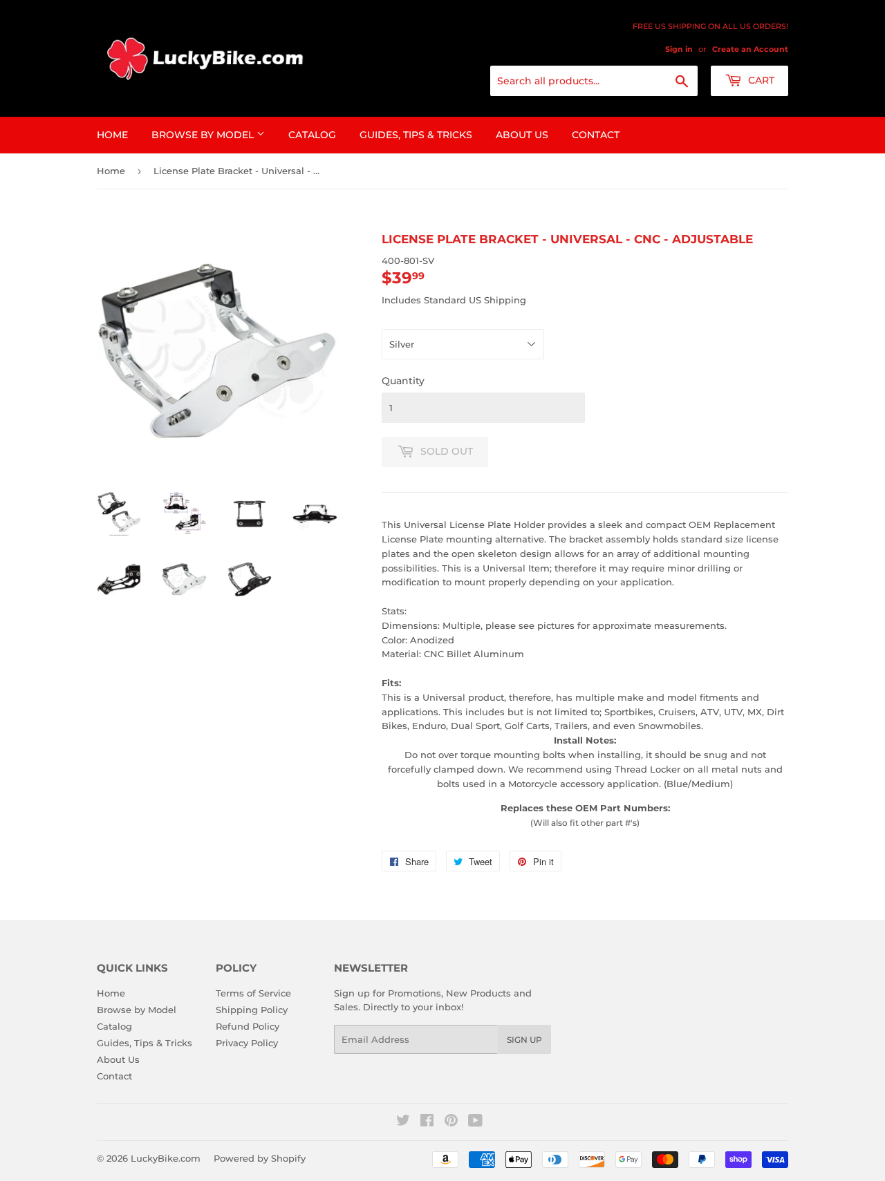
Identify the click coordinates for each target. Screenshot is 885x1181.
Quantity (403, 381)
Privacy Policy (247, 1042)
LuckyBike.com (166, 1158)
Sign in (679, 49)
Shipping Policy (252, 1009)
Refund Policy (247, 1026)
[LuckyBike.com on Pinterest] (451, 1122)
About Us (522, 135)
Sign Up (524, 1039)
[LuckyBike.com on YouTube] (475, 1122)
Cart (759, 80)
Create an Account (750, 49)
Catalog (312, 135)
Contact (596, 135)
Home (112, 135)
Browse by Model (204, 135)
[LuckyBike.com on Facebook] (427, 1122)
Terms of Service (253, 993)
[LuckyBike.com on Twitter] (403, 1122)
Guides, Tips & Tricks (416, 135)
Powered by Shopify (260, 1158)
